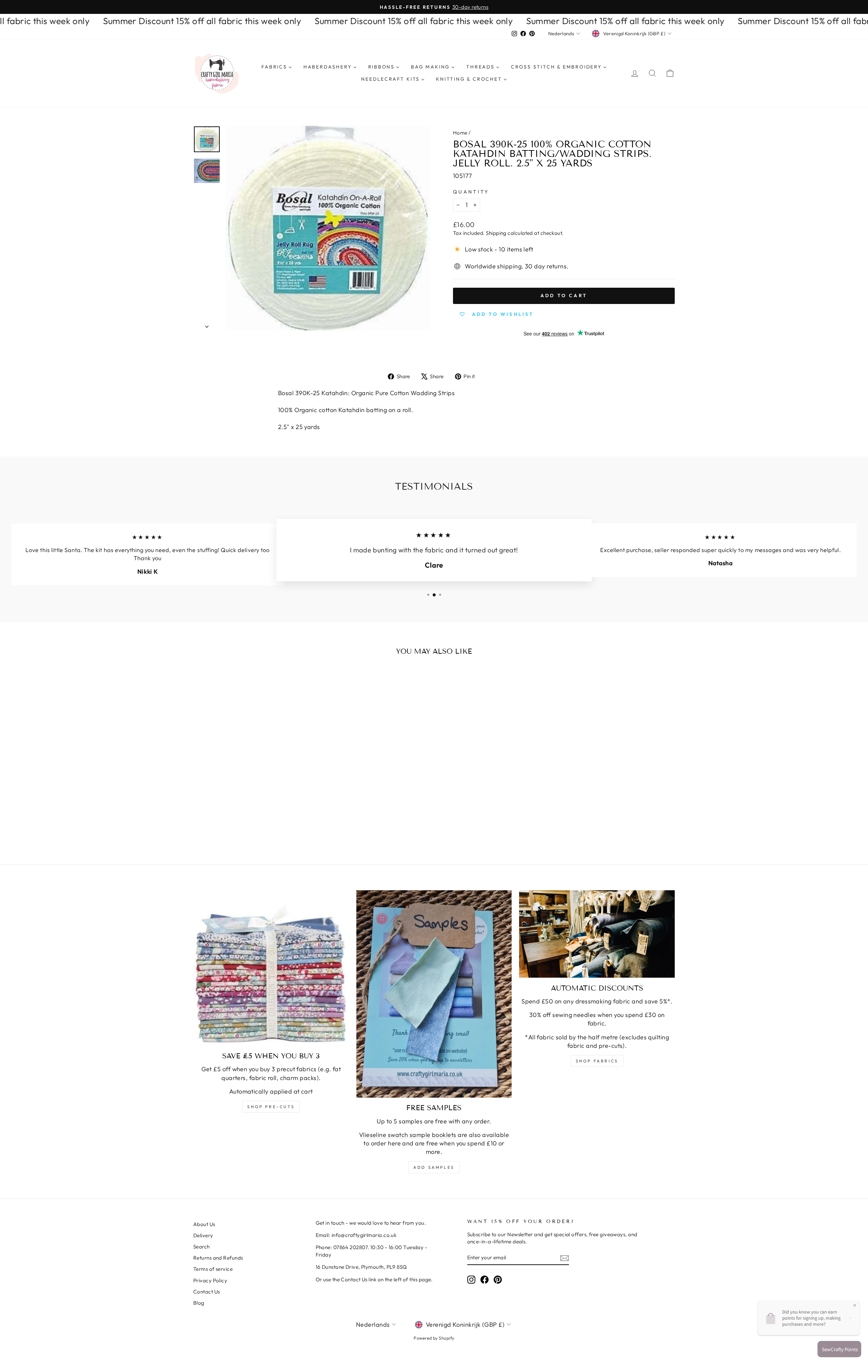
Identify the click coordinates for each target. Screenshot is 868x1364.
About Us (204, 1224)
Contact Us (206, 1291)
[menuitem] (277, 67)
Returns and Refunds (218, 1258)
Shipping (496, 233)
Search (201, 1246)
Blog (198, 1303)
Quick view (250, 779)
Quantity (471, 192)
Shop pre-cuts (271, 1106)
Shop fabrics (597, 1060)
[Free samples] (434, 994)
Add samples (434, 1167)
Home (460, 132)
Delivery (203, 1235)
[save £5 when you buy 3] (271, 968)
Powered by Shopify (434, 1338)
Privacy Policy (210, 1280)
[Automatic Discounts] (597, 934)
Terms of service (213, 1269)
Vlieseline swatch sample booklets (407, 1135)
